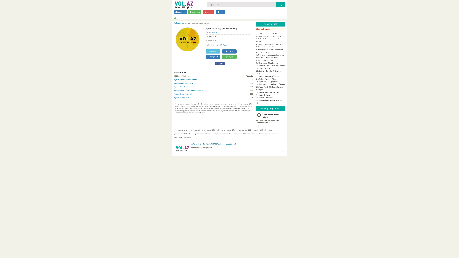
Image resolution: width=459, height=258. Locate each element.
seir (180, 138)
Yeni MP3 (220, 144)
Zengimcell (181, 12)
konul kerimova (264, 134)
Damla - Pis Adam (266, 98)
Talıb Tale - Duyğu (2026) (268, 82)
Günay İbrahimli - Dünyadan (268, 47)
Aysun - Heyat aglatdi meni (184, 87)
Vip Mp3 (209, 12)
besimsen (187, 138)
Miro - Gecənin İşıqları (266, 60)
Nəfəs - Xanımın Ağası (267, 79)
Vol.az (176, 23)
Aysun (182, 23)
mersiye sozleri (194, 130)
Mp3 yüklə (195, 12)
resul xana (275, 134)
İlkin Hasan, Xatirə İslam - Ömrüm (272, 84)
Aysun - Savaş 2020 (181, 98)
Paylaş (230, 57)
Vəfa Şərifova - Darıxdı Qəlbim (269, 36)
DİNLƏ (213, 51)
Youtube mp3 (231, 144)
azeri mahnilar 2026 (228, 130)
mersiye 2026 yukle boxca (263, 130)
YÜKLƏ (230, 51)
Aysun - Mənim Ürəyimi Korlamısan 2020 (189, 90)
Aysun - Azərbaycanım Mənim (185, 80)
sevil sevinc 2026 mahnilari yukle (245, 134)
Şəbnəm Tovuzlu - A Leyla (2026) (270, 44)
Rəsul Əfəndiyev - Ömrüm (269, 76)
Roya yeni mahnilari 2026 (223, 134)
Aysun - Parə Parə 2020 (183, 94)
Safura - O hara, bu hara (267, 33)
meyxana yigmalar (180, 130)
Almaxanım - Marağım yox (268, 63)
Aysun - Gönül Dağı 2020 (183, 83)
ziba (175, 138)
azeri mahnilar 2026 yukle (211, 130)
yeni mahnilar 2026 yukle (182, 134)
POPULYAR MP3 (209, 144)
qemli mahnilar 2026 (244, 130)
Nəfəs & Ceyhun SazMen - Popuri (272, 66)
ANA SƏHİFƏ (196, 144)
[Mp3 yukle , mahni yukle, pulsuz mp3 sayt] (184, 4)
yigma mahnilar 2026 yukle (203, 134)
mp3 (257, 126)
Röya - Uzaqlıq (264, 68)
